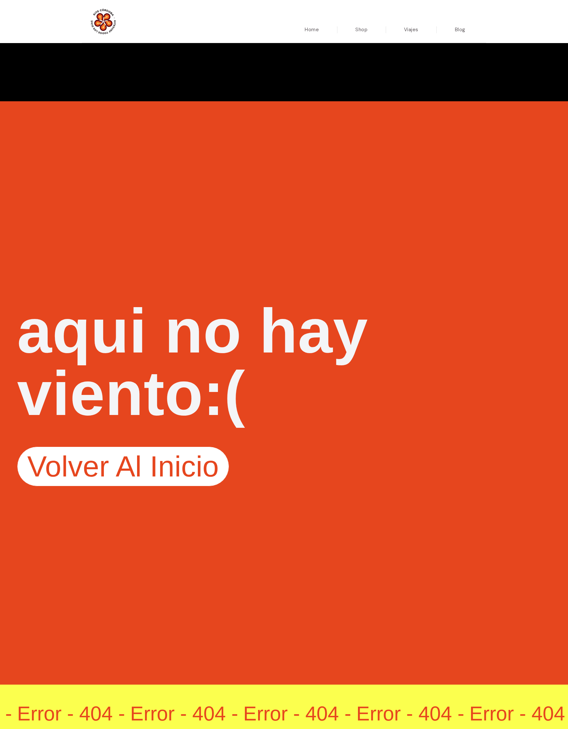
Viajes (411, 29)
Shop (361, 29)
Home (312, 29)
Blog (460, 29)
